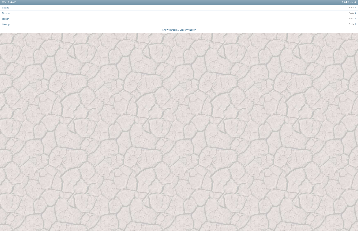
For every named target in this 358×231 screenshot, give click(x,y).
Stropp (6, 24)
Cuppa (5, 7)
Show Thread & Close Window (179, 30)
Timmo (6, 13)
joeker (5, 19)
